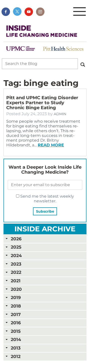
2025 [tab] (16, 247)
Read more (51, 145)
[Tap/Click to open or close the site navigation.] (79, 11)
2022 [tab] (16, 272)
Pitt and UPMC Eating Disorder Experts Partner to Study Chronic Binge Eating (42, 102)
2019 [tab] (16, 297)
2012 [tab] (15, 356)
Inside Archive (45, 229)
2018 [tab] (16, 306)
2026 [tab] (16, 238)
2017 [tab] (16, 314)
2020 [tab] (16, 289)
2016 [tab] (16, 322)
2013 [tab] (15, 348)
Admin (60, 114)
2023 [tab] (16, 264)
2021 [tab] (15, 280)
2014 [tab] (16, 339)
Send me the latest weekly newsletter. (46, 198)
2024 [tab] (16, 255)
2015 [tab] (15, 331)
